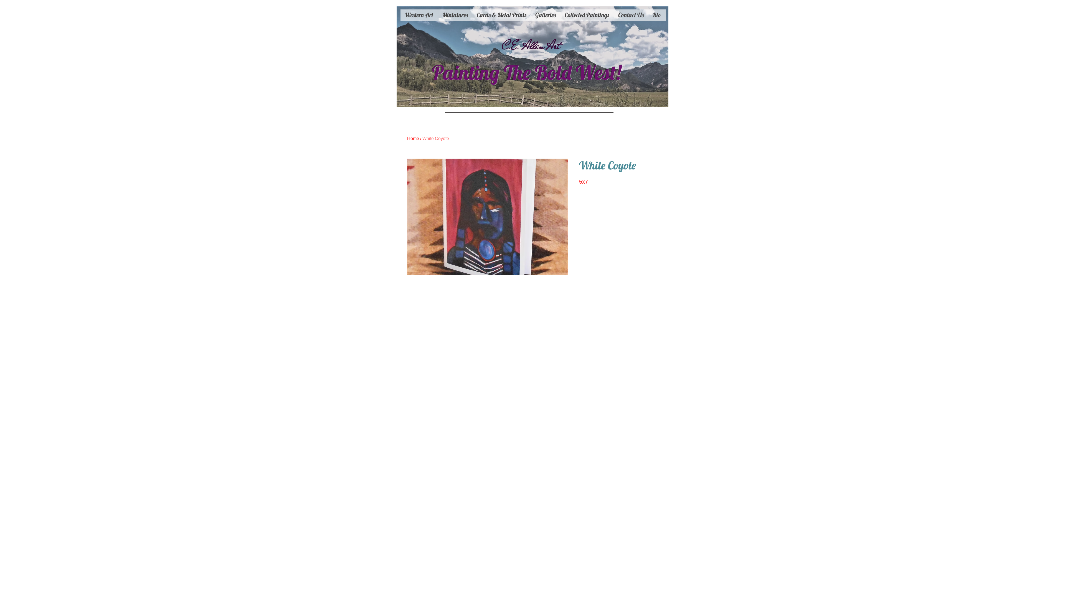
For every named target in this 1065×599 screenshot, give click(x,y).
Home (413, 138)
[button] (502, 16)
